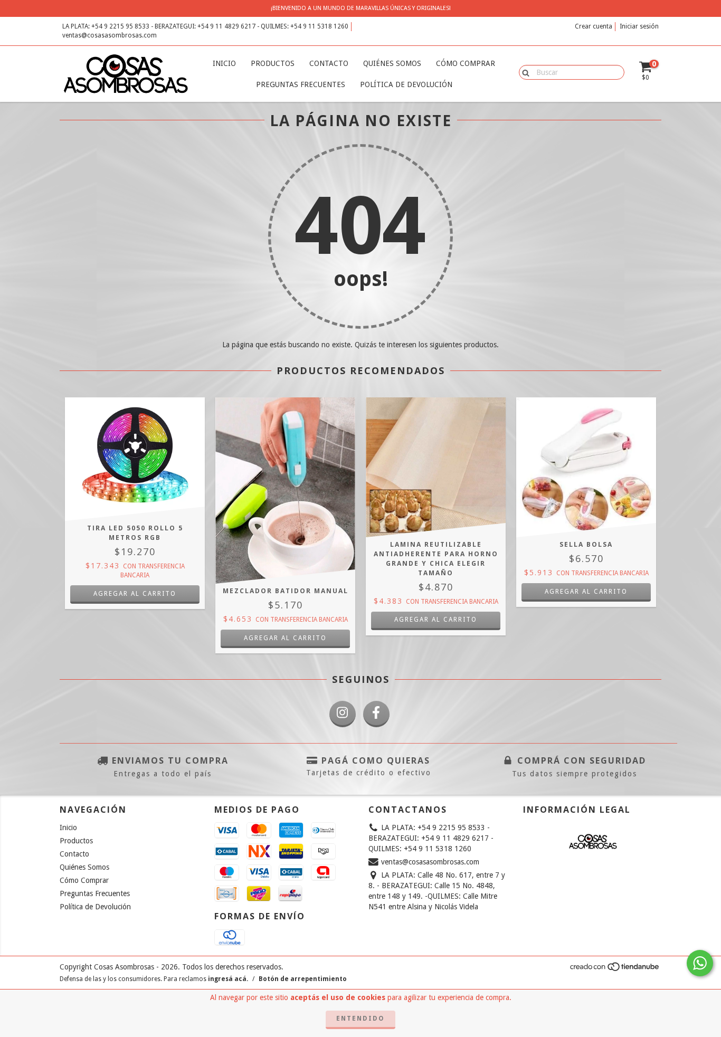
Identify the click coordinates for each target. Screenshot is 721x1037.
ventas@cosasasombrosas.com (109, 35)
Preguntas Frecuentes (300, 84)
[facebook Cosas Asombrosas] (376, 714)
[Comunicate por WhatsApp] (700, 963)
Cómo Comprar (465, 63)
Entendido (360, 1018)
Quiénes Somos (392, 63)
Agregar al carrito (435, 619)
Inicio (224, 63)
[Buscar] (523, 72)
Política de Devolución (406, 84)
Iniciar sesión (639, 26)
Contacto (328, 63)
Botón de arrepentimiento (303, 979)
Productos (273, 63)
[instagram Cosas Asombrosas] (342, 714)
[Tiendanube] (615, 970)
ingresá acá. (228, 979)
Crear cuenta (593, 26)
